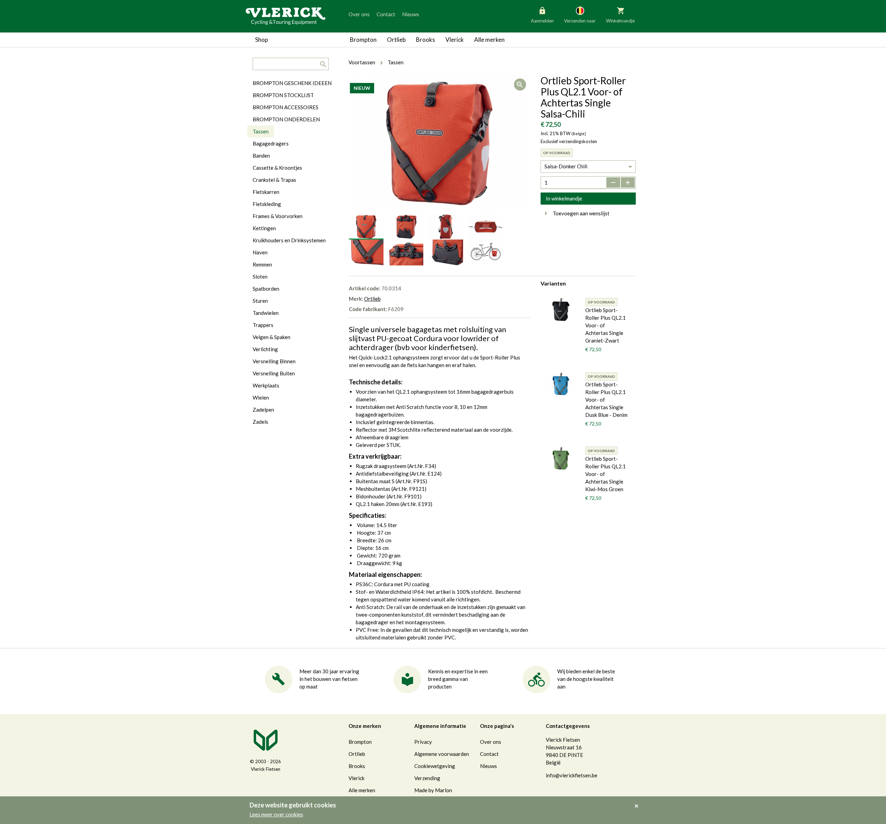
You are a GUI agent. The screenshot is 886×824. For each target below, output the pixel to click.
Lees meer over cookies (276, 814)
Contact (386, 14)
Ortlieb (396, 39)
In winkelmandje (564, 198)
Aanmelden (542, 21)
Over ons (359, 14)
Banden (261, 155)
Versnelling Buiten (274, 373)
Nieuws (410, 14)
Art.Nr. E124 (425, 473)
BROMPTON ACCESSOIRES (285, 107)
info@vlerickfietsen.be (571, 775)
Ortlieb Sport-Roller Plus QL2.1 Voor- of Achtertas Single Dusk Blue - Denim (606, 399)
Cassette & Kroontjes (277, 168)
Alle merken (489, 39)
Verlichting (265, 349)
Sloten (260, 276)
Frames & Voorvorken (277, 216)
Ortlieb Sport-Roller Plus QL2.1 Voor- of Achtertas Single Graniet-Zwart (605, 325)
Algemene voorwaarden (441, 754)
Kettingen (264, 228)
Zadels (260, 422)
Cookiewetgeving (434, 766)
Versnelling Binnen (274, 361)
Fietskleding (267, 204)
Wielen (261, 397)
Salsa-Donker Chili (565, 166)
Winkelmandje (620, 21)
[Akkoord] (638, 801)
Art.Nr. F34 (421, 466)
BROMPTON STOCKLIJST (283, 95)
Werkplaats (266, 385)
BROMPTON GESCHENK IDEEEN (292, 83)
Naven (260, 252)
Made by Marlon (433, 790)
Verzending (427, 778)
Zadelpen (263, 409)
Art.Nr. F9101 (404, 496)
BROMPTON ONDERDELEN (286, 119)
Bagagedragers (271, 143)
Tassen (261, 131)
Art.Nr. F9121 (409, 489)
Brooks (425, 39)
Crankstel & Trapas (274, 180)
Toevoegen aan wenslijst (581, 213)
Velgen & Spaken (271, 337)
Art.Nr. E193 (416, 504)
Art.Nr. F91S (411, 481)
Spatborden (266, 288)
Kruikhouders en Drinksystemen (289, 240)
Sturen (260, 301)
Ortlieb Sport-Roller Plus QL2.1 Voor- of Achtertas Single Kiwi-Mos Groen (605, 474)
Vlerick (454, 39)
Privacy (423, 742)
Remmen (262, 264)
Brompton (363, 39)
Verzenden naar (580, 21)
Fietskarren (266, 192)
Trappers (263, 325)
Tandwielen (266, 313)
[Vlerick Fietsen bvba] (285, 15)
